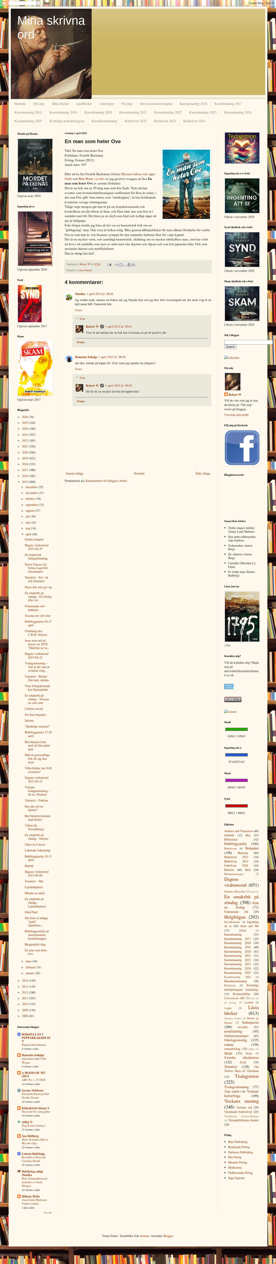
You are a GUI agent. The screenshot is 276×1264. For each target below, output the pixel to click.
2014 (25, 980)
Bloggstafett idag (35, 944)
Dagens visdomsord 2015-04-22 (37, 655)
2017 (25, 470)
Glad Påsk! (31, 912)
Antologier (106, 103)
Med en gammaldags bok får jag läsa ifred (37, 758)
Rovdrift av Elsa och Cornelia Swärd (34, 1159)
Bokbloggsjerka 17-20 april (38, 734)
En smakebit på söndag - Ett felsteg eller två (38, 596)
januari (30, 973)
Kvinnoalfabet (241, 994)
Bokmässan (230, 848)
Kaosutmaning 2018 (28, 112)
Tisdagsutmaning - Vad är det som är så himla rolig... (37, 667)
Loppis (228, 1008)
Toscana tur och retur (38, 616)
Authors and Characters (238, 831)
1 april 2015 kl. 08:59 (112, 357)
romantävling (232, 1049)
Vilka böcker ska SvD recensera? (38, 770)
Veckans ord (244, 1107)
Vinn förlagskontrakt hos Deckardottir (37, 688)
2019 (25, 458)
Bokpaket (252, 848)
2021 (25, 446)
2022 (25, 440)
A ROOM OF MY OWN (33, 1074)
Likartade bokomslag (37, 850)
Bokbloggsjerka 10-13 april (38, 858)
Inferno (29, 720)
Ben (248, 835)
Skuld (249, 1053)
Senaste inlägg (74, 473)
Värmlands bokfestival (238, 1112)
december (32, 487)
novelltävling (233, 1031)
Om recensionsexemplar (156, 103)
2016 (25, 476)
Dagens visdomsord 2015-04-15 (37, 779)
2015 (25, 482)
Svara (78, 310)
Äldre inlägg (202, 473)
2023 (25, 435)
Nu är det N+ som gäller (36, 1111)
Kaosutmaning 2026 (237, 977)
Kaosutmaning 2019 (63, 112)
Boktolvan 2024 (194, 121)
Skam (228, 1053)
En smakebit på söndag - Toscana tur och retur (37, 699)
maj (28, 528)
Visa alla (47, 1212)
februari (31, 967)
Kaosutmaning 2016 (193, 103)
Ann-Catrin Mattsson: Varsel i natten (34, 1201)
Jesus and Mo (249, 926)
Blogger (168, 1236)
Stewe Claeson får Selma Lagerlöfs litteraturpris (36, 568)
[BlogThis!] (121, 265)
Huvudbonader (232, 922)
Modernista (235, 1167)
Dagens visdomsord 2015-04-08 (37, 873)
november (32, 493)
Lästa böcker (85, 270)
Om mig (38, 103)
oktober (31, 499)
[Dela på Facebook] (129, 265)
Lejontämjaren (33, 887)
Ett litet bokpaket (35, 715)
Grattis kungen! (34, 539)
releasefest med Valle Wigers (34, 1060)
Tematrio (230, 1066)
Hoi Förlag (235, 1157)
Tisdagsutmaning (236, 1086)
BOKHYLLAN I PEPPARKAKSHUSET (36, 1037)
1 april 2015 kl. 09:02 (118, 385)
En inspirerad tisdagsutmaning (36, 556)
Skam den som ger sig (38, 587)
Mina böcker (60, 103)
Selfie (251, 1049)
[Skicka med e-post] (117, 265)
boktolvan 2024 (236, 865)
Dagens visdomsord (235, 882)
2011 (25, 998)
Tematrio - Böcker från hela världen (37, 678)
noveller (243, 1027)
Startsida (20, 103)
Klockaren (230, 985)
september (32, 505)
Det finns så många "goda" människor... (36, 921)
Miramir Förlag (237, 1162)
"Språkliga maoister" (37, 726)
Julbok (242, 930)
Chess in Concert (35, 844)
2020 (25, 452)
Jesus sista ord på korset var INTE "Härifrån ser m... (37, 644)
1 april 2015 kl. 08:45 (99, 294)
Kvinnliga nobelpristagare (67, 121)
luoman (144, 1236)
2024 (25, 428)
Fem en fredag (241, 905)
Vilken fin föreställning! (34, 827)
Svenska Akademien (241, 1057)
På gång (126, 103)
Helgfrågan (235, 916)
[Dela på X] (125, 265)
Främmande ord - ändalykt (35, 608)
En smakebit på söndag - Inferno (36, 837)
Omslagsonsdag (235, 1039)
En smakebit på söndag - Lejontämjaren (35, 902)
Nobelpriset (250, 1022)
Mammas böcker (233, 1018)
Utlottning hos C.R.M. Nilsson (36, 633)
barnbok (229, 835)
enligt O (27, 1122)
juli (28, 516)
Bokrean (243, 853)
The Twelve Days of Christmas (241, 1069)
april (29, 534)
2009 (25, 1010)
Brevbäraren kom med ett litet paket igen (37, 745)
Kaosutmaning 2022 (168, 112)
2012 (25, 992)
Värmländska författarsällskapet (241, 1116)
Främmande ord (236, 912)
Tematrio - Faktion (36, 800)
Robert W (92, 326)
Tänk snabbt (231, 1091)
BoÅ (248, 870)
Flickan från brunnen (34, 1045)
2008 (25, 1016)
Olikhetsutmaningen (236, 1036)
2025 (25, 423)
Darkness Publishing (240, 1152)
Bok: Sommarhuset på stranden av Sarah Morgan (34, 1182)
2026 (25, 417)
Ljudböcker (84, 103)
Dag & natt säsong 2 (33, 1125)
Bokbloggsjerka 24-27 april (38, 623)
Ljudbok (248, 1002)
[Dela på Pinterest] (133, 265)
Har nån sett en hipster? (34, 808)
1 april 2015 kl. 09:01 (118, 326)
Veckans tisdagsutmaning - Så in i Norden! (37, 790)
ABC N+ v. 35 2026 (33, 1080)
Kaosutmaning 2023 (203, 112)
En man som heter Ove (36, 952)
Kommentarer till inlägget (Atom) (106, 481)
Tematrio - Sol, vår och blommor (36, 579)
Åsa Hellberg (30, 1136)
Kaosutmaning (233, 934)
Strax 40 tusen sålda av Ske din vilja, (35, 1141)
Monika (80, 294)
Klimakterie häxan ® (35, 1108)
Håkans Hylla (31, 1196)
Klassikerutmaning (104, 121)
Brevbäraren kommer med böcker (38, 818)
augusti (30, 510)
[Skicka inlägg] (109, 264)
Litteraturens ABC (234, 998)
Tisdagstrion (247, 1076)
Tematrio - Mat (34, 881)
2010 (25, 1004)
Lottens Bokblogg (33, 1153)
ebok (252, 891)
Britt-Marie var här (91, 178)
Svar (82, 319)
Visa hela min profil (236, 415)
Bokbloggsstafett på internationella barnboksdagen (37, 934)
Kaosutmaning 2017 (228, 103)
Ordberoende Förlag (240, 1173)
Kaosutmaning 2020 (98, 112)
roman (228, 1044)
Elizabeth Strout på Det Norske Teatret (35, 1095)
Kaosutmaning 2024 (238, 112)
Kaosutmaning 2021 (133, 112)
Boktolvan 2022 (136, 121)
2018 (25, 464)
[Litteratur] (231, 358)
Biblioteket (231, 839)
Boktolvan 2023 (165, 121)
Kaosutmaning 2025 (28, 121)
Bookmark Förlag (239, 1147)
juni (28, 522)
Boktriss (229, 870)
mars (29, 961)
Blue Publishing (238, 1142)
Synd (243, 1062)
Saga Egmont (236, 1178)
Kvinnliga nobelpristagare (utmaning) (241, 987)
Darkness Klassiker (235, 891)
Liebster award (34, 708)
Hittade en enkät (35, 893)
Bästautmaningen (233, 874)
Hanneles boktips (86, 357)
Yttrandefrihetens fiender (243, 1120)
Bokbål (29, 866)
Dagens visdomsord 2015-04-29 (37, 547)
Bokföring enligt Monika (32, 1173)
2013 (25, 986)
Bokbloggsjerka (235, 843)
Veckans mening (241, 1100)
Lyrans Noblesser (33, 1090)
